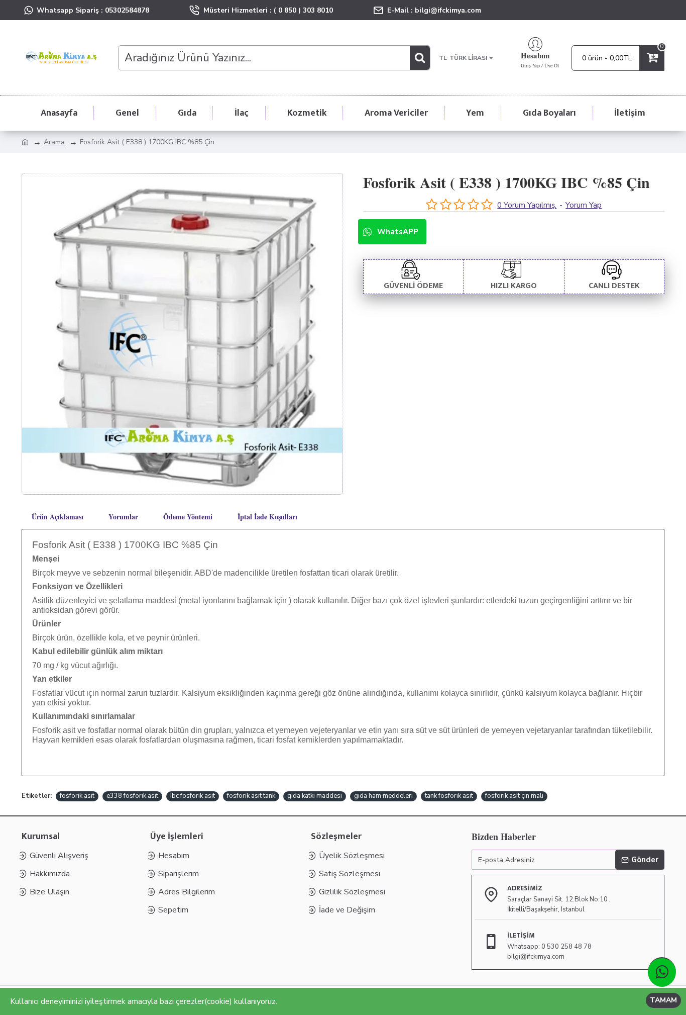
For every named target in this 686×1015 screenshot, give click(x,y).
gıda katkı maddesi (314, 795)
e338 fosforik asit (132, 795)
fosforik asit (77, 795)
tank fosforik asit (449, 795)
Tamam (663, 1000)
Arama (54, 142)
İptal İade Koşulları (267, 516)
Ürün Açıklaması (57, 516)
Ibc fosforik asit (192, 795)
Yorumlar (123, 516)
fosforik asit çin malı (514, 795)
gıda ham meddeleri (383, 795)
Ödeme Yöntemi (187, 516)
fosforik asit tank (251, 795)
